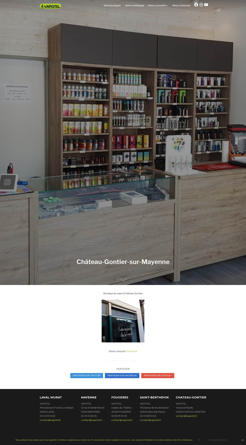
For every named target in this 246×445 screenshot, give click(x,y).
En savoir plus (218, 440)
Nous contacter (181, 5)
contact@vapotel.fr (50, 420)
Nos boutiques (112, 5)
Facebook (131, 351)
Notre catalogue (134, 5)
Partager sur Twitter (87, 375)
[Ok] (242, 440)
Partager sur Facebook (122, 375)
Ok (199, 440)
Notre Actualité (157, 5)
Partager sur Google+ (158, 375)
